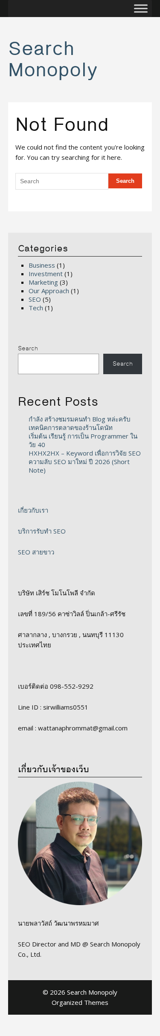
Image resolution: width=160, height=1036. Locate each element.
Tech (36, 307)
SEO (35, 299)
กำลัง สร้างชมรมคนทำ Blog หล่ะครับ (80, 419)
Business (42, 265)
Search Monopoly (53, 60)
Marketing (43, 282)
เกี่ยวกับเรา (33, 510)
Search (28, 348)
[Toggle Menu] (141, 8)
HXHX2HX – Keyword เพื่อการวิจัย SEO (85, 453)
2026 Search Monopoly (83, 992)
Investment (46, 273)
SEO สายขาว (36, 552)
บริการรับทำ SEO (42, 531)
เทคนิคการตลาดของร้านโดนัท (71, 427)
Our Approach (49, 290)
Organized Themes (80, 1002)
